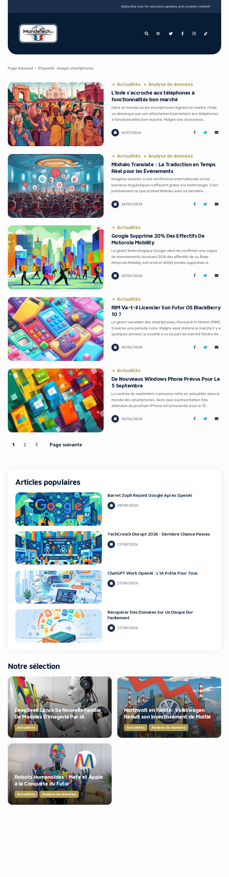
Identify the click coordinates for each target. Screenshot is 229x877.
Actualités (128, 84)
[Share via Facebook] (194, 132)
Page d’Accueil (20, 68)
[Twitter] (170, 33)
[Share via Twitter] (205, 132)
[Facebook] (182, 33)
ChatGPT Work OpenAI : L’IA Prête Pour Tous (153, 572)
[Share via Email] (216, 132)
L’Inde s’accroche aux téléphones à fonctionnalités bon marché (152, 96)
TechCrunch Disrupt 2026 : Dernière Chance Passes (159, 533)
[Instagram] (194, 33)
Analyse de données (170, 84)
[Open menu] (158, 33)
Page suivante (66, 444)
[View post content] (56, 114)
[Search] (146, 33)
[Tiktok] (205, 33)
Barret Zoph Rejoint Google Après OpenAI (150, 495)
